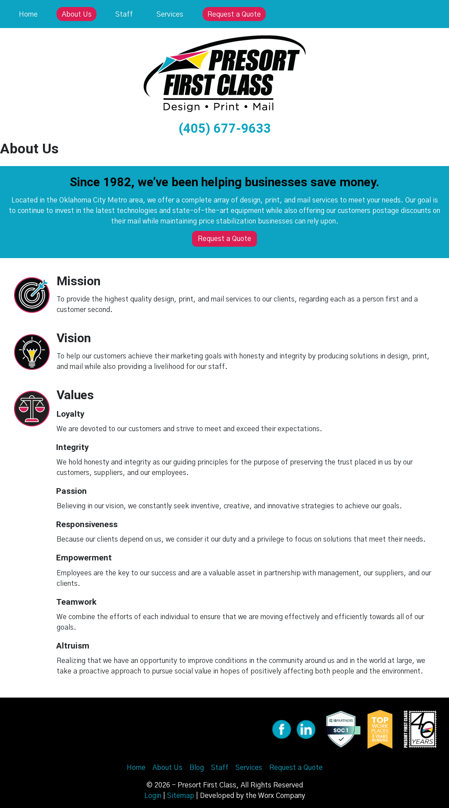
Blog (196, 767)
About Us (77, 14)
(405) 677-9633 (224, 128)
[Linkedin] (306, 728)
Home (28, 14)
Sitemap (180, 795)
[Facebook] (281, 728)
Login (152, 795)
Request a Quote (234, 14)
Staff (124, 14)
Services (170, 14)
